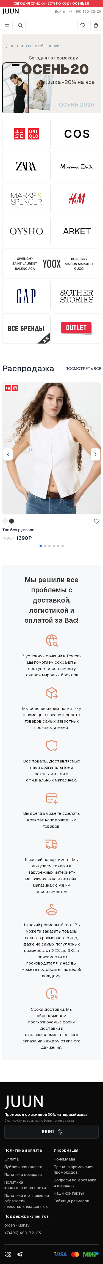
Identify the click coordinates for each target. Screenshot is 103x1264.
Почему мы (64, 1159)
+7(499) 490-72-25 (84, 11)
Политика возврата (23, 1174)
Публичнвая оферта (23, 1167)
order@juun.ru (17, 1225)
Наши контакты (69, 1193)
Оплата (11, 1159)
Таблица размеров (71, 1201)
